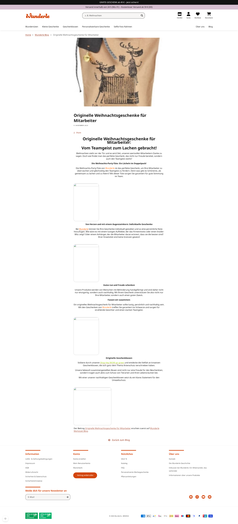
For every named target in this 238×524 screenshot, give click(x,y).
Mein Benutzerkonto (81, 463)
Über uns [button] (174, 453)
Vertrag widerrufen (85, 475)
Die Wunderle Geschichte (179, 463)
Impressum (30, 463)
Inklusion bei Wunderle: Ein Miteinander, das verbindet (188, 469)
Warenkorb (77, 468)
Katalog (124, 463)
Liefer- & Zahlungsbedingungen (38, 459)
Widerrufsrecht (31, 472)
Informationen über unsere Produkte (184, 475)
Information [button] (32, 453)
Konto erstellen (79, 459)
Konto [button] (76, 453)
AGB (27, 468)
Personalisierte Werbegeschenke (135, 472)
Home (28, 35)
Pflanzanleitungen (128, 476)
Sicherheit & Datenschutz (36, 476)
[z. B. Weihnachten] (142, 15)
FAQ (122, 468)
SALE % (124, 459)
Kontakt (172, 459)
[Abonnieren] (67, 497)
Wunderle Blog (42, 35)
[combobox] (113, 15)
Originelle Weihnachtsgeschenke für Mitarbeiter (108, 428)
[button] (50, 26)
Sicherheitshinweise (33, 481)
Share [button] (78, 132)
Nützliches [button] (127, 453)
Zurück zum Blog (121, 440)
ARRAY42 (126, 516)
